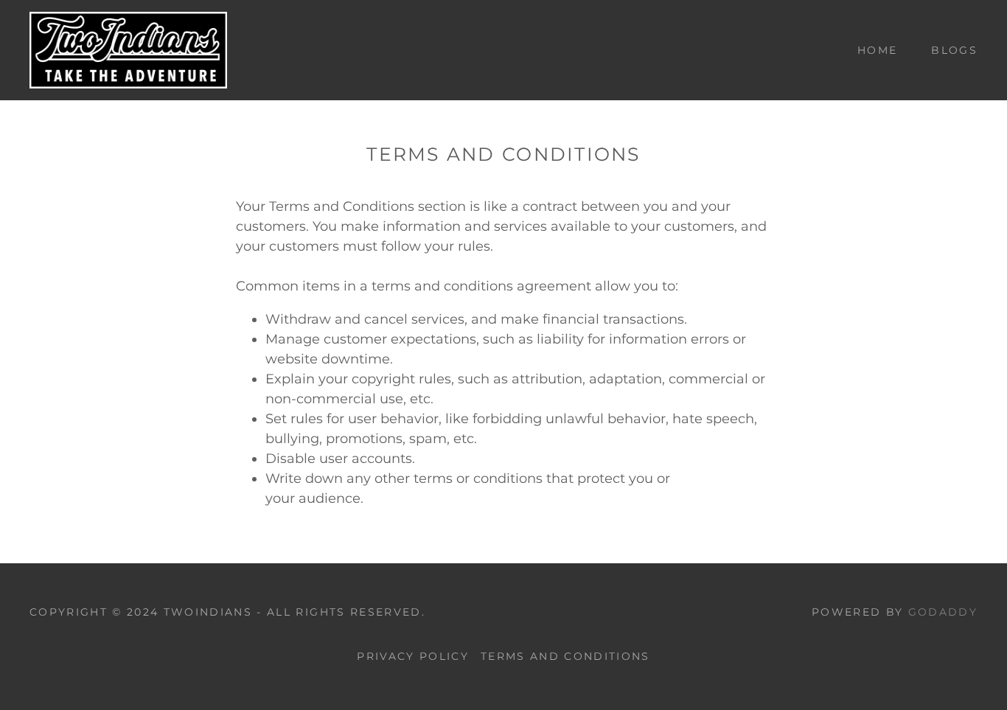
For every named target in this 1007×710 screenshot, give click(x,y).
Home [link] (877, 50)
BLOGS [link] (954, 50)
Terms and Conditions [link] (565, 656)
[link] (128, 49)
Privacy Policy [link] (413, 656)
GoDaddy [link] (943, 612)
